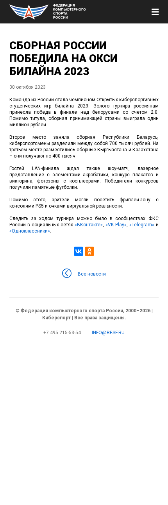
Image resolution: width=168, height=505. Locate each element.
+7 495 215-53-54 (62, 332)
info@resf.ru (108, 332)
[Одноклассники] (89, 251)
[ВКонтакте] (78, 251)
